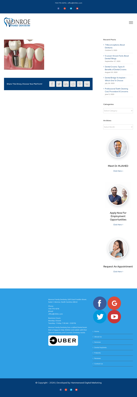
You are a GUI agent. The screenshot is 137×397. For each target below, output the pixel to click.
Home (96, 331)
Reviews (97, 358)
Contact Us (98, 364)
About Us (98, 337)
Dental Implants (100, 347)
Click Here (117, 171)
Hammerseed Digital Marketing (86, 382)
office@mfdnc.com (75, 3)
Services (97, 342)
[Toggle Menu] (131, 22)
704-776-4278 (60, 3)
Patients (97, 353)
